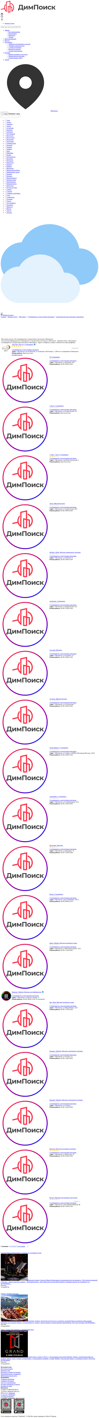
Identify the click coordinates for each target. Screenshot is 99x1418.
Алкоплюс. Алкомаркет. (57, 601)
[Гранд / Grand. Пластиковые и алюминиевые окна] (14, 1357)
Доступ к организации (8, 1382)
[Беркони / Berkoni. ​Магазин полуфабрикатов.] (6, 1000)
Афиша (7, 30)
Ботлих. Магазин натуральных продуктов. (63, 1198)
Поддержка (8, 42)
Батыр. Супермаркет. (56, 894)
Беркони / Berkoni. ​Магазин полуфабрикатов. (27, 992)
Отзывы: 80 (75, 348)
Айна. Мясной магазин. (57, 503)
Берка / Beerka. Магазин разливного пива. (63, 943)
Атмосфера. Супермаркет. (58, 796)
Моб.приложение (10, 39)
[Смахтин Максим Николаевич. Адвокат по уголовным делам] (14, 1280)
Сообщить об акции (7, 1381)
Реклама (7, 53)
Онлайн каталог (17, 355)
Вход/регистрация (7, 1369)
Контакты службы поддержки (10, 1372)
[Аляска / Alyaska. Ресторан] (14, 1321)
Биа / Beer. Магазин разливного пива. (62, 1002)
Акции (7, 59)
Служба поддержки (7, 1396)
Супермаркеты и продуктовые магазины (25, 350)
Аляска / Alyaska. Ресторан (9, 1293)
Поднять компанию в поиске (10, 1384)
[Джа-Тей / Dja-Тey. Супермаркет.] (6, 353)
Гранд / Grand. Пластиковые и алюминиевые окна (17, 1329)
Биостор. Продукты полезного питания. (63, 1149)
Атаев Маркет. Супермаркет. (59, 748)
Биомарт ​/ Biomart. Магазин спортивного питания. (66, 1051)
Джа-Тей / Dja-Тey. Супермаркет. (22, 344)
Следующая (21, 1246)
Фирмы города (9, 23)
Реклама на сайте (6, 1386)
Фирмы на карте (8, 315)
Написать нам (5, 1370)
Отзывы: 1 (77, 1201)
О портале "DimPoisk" (8, 1395)
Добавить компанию (7, 1379)
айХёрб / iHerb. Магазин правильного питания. (65, 552)
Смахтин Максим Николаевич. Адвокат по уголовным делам (21, 1253)
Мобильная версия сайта (9, 1376)
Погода (7, 40)
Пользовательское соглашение (11, 1374)
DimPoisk (12, 1393)
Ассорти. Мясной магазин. (58, 699)
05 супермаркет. (55, 357)
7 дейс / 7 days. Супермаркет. (59, 455)
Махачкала (54, 111)
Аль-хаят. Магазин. (56, 650)
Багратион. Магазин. (56, 845)
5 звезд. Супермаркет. (57, 406)
